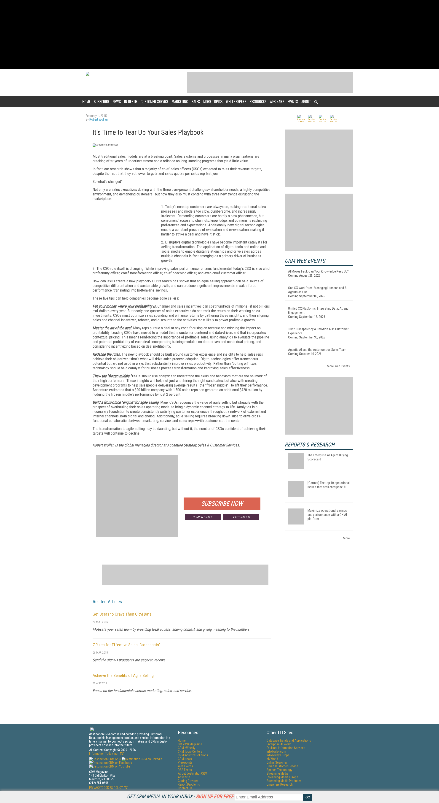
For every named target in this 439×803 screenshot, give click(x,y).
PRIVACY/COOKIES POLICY (106, 787)
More (346, 538)
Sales (196, 101)
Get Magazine (190, 744)
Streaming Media (277, 773)
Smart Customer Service (282, 766)
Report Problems (189, 784)
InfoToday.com (276, 751)
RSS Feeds (185, 770)
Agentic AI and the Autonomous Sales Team (317, 350)
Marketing (180, 101)
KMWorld (272, 759)
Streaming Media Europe (282, 777)
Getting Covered (188, 781)
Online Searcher (277, 762)
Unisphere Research (280, 784)
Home (86, 101)
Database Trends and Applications (289, 740)
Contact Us (185, 788)
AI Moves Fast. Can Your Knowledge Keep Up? (318, 271)
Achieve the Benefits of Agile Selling (123, 675)
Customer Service (154, 101)
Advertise (184, 777)
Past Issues (241, 517)
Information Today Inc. (104, 753)
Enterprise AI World (279, 744)
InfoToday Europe (278, 755)
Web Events (185, 766)
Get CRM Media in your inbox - (180, 796)
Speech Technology (279, 770)
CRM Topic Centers (190, 751)
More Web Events (338, 366)
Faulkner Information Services (286, 748)
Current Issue (203, 517)
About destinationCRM (192, 773)
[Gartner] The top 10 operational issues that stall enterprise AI (329, 485)
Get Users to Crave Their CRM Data (122, 614)
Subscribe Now (222, 503)
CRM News (185, 759)
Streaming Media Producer (284, 781)
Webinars (277, 101)
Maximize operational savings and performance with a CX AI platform (327, 514)
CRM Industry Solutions (193, 755)
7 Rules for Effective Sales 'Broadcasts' (126, 644)
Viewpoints (185, 762)
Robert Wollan (98, 119)
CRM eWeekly (186, 748)
